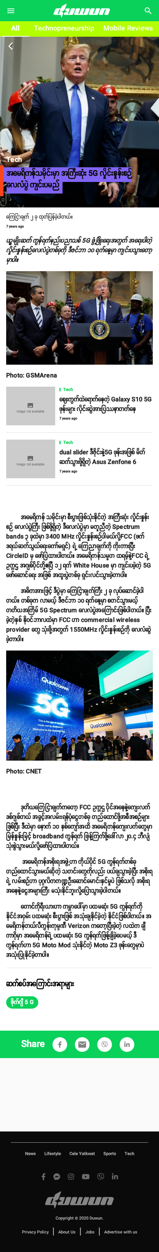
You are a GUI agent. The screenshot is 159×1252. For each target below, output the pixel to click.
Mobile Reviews (128, 28)
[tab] (15, 29)
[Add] (59, 1044)
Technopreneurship (64, 28)
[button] (22, 1002)
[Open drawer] (11, 11)
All (15, 28)
